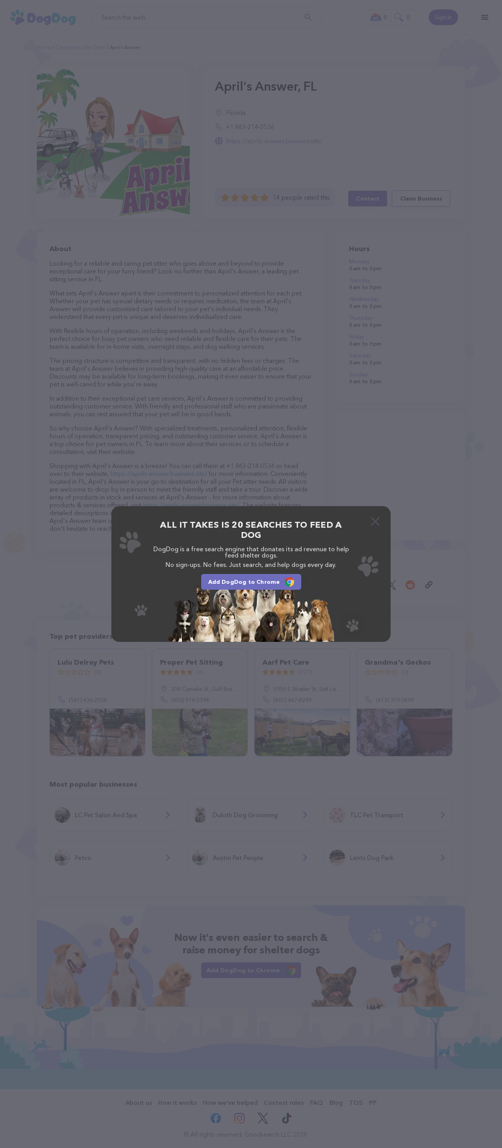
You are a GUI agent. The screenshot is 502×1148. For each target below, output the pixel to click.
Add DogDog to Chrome (244, 581)
